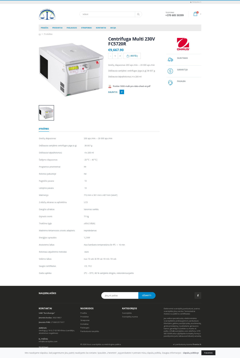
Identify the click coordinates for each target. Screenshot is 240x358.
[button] (197, 14)
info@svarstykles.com (48, 341)
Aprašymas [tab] (44, 128)
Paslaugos (72, 28)
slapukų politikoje (191, 352)
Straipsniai (86, 28)
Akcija (113, 28)
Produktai (57, 28)
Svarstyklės (127, 313)
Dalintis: (113, 92)
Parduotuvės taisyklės (89, 331)
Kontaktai (101, 28)
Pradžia (44, 28)
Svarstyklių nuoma (130, 316)
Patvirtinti (208, 352)
